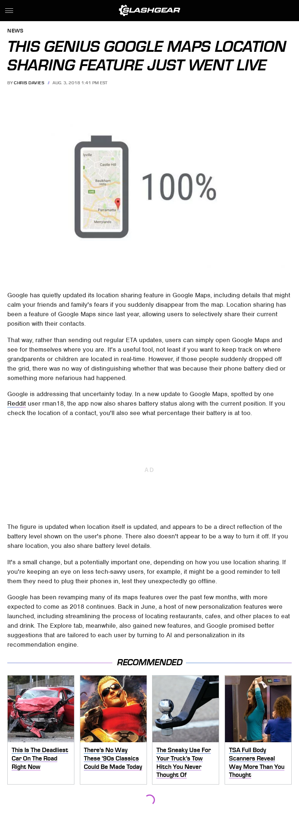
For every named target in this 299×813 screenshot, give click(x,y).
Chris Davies (29, 82)
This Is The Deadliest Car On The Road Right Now (40, 758)
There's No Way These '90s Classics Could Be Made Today (113, 758)
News (15, 31)
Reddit (16, 403)
